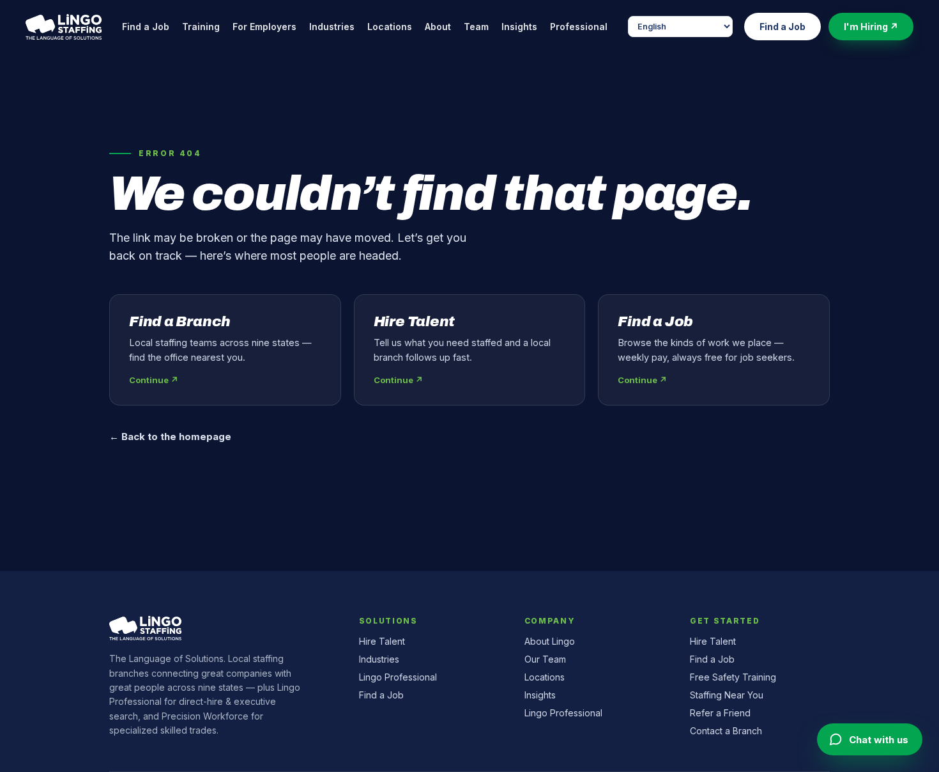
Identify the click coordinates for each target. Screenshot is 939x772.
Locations (389, 26)
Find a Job (145, 26)
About (438, 26)
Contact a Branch (726, 730)
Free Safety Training (733, 677)
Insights (519, 26)
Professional (578, 26)
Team (476, 26)
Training (201, 26)
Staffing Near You (726, 694)
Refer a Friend (720, 712)
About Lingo (549, 641)
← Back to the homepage (170, 436)
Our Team (545, 659)
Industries (332, 26)
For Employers (264, 26)
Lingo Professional (398, 677)
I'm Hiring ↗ (871, 26)
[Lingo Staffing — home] (64, 27)
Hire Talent (382, 641)
